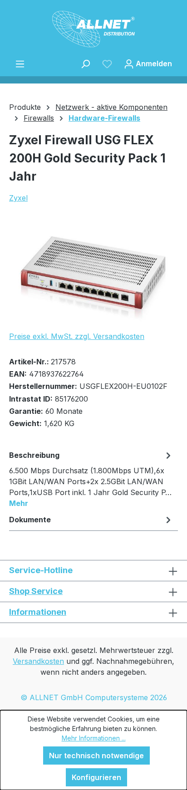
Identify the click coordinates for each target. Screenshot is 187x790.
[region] (93, 272)
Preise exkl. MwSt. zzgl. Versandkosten (76, 336)
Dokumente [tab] (30, 519)
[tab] (91, 479)
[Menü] (20, 63)
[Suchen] (85, 63)
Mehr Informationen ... (94, 738)
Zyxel (18, 197)
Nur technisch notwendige (96, 755)
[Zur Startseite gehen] (93, 29)
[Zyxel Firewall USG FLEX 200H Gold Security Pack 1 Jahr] (93, 272)
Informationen (37, 612)
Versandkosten (38, 661)
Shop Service (36, 591)
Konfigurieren (96, 777)
